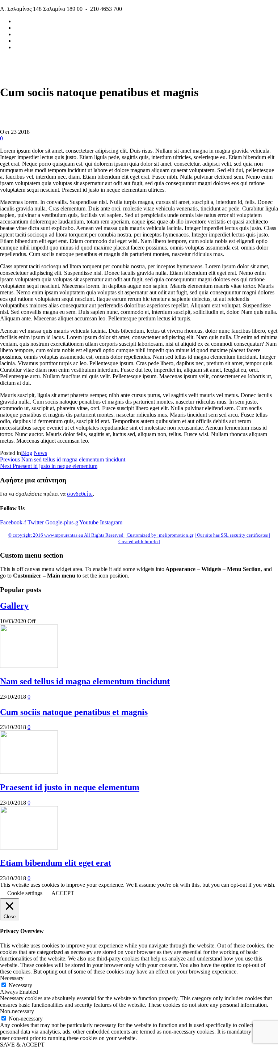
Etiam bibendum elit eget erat (55, 863)
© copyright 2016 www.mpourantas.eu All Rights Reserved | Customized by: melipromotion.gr (100, 535)
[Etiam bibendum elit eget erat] (29, 847)
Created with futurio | (139, 541)
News (40, 453)
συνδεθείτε (80, 494)
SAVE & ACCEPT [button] (22, 1044)
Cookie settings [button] (24, 893)
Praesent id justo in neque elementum (69, 787)
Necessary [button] (12, 978)
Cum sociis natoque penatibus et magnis (74, 712)
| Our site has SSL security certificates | (232, 535)
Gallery (14, 605)
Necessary (20, 985)
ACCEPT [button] (62, 893)
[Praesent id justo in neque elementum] (29, 772)
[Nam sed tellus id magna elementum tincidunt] (29, 666)
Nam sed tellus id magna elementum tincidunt (85, 681)
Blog (26, 453)
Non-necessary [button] (17, 1011)
